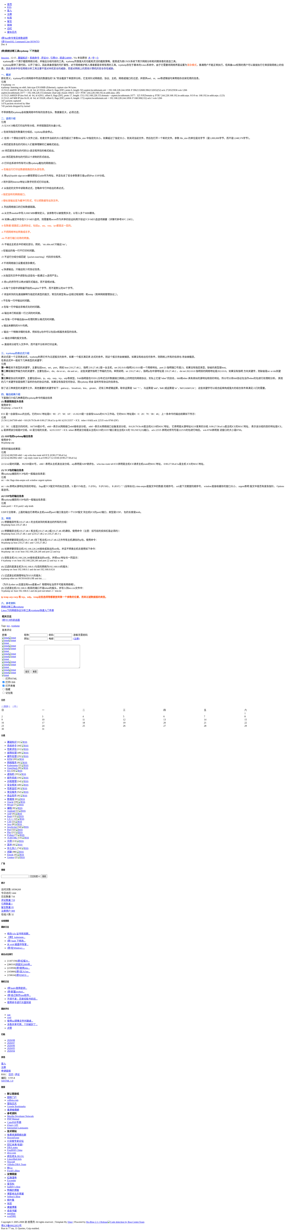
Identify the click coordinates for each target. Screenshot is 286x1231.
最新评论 (5, 1009)
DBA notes (12, 1147)
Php (9, 832)
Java (9, 824)
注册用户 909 (8, 911)
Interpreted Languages (17, 1128)
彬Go (10, 1168)
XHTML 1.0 (7, 1081)
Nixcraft (11, 1161)
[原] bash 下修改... (16, 941)
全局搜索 (5, 921)
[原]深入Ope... (23, 971)
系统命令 (34, 58)
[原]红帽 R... (23, 961)
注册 (3, 1067)
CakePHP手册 (14, 1122)
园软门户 (12, 1097)
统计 (3, 883)
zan (8, 1014)
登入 (3, 1063)
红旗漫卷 (12, 1177)
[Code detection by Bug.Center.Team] (126, 1222)
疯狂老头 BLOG (15, 1156)
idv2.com (11, 1153)
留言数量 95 (7, 907)
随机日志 (5, 981)
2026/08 (11, 1040)
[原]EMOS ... (22, 975)
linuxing (5, 58)
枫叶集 (10, 1200)
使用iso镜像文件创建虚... (20, 1021)
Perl (9, 829)
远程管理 (12, 781)
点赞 (9, 1028)
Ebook (10, 854)
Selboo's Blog (13, 1196)
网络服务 (12, 762)
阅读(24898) (66, 58)
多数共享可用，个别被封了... (22, 1024)
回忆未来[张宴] (15, 1144)
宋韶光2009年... (24, 964)
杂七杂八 (12, 848)
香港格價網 (13, 1110)
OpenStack (12, 768)
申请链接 (6, 1071)
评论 (17, 1074)
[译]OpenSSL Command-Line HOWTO (20, 41)
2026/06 (11, 1045)
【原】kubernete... (16, 937)
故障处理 (12, 752)
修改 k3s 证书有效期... (18, 933)
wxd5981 (11, 1216)
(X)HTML (12, 837)
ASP (9, 813)
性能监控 (12, 788)
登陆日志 (12, 1103)
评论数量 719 (8, 900)
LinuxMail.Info (14, 1159)
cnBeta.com (12, 1100)
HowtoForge (13, 1137)
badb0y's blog (13, 1186)
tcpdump (15, 626)
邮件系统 (12, 777)
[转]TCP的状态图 (11, 620)
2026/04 (11, 1051)
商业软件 (12, 795)
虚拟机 (10, 774)
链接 (3, 1087)
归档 (3, 1034)
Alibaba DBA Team (16, 1164)
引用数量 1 (7, 903)
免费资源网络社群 (16, 1135)
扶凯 (9, 1203)
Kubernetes (12, 765)
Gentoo (10, 857)
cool (9, 1017)
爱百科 (10, 1184)
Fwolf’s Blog (13, 1170)
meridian (11, 1213)
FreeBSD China (14, 1150)
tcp (8, 626)
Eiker (70, 1222)
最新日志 (5, 927)
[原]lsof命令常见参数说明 (14, 38)
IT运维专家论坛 (15, 1141)
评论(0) (45, 58)
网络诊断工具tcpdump (12, 607)
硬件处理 (12, 756)
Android (11, 811)
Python (10, 835)
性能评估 (12, 749)
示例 (9, 841)
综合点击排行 (7, 954)
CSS (9, 821)
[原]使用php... (23, 968)
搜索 (3, 870)
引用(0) (54, 58)
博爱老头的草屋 (15, 1193)
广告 (3, 863)
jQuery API (12, 1125)
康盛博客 (12, 1207)
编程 (9, 808)
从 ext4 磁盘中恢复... (17, 944)
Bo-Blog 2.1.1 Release (97, 1222)
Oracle (10, 802)
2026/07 (11, 1043)
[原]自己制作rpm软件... (19, 995)
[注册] (76, 638)
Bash (9, 816)
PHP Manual (13, 1119)
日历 (3, 700)
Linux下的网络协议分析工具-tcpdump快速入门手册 (27, 610)
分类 (3, 735)
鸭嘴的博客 (13, 1190)
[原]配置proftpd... (15, 991)
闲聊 (9, 852)
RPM (9, 759)
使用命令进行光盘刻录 (19, 1002)
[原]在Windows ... (16, 948)
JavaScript (12, 827)
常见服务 (12, 792)
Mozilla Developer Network (20, 1116)
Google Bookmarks (16, 1106)
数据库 (10, 799)
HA (9, 770)
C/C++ (10, 819)
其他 (9, 844)
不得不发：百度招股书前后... (22, 999)
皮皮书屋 (12, 1210)
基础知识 (22, 58)
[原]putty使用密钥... (17, 988)
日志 (10, 1074)
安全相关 (12, 785)
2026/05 (11, 1048)
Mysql (10, 804)
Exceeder (11, 1180)
